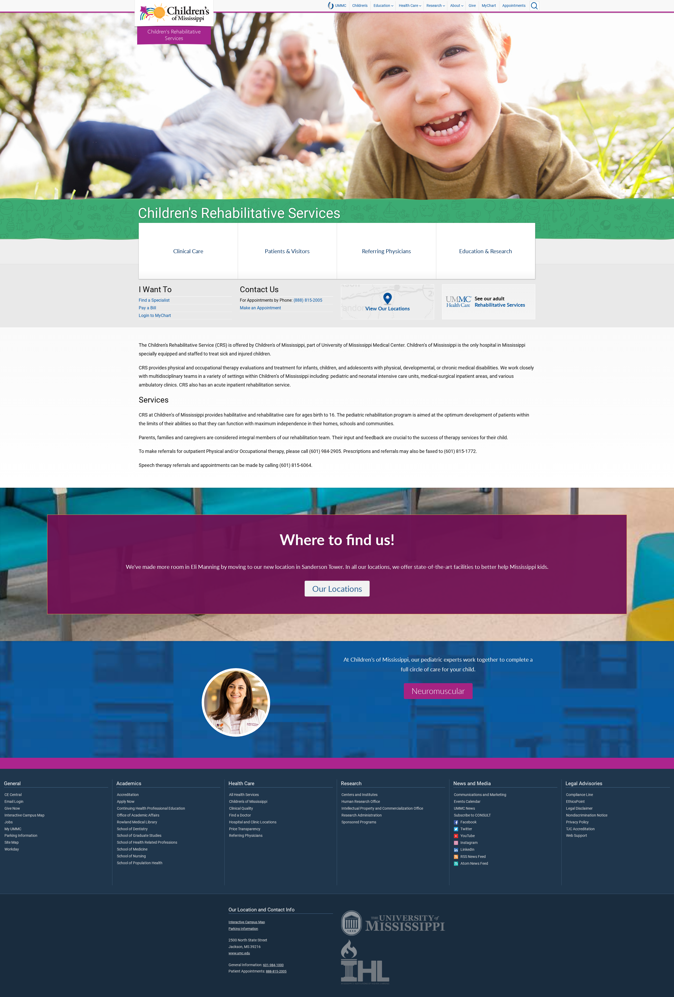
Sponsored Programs (358, 822)
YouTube (466, 836)
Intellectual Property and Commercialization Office (382, 809)
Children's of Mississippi (248, 802)
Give (472, 5)
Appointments (514, 5)
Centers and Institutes (359, 795)
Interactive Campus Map (24, 815)
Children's (360, 5)
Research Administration (361, 815)
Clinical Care (188, 251)
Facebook (467, 822)
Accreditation (128, 795)
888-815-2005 (276, 971)
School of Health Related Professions (147, 842)
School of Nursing (131, 856)
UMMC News (464, 809)
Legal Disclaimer (579, 809)
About (455, 5)
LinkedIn (466, 850)
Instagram (468, 843)
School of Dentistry (132, 829)
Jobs (8, 822)
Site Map (11, 842)
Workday (11, 849)
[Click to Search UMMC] (534, 6)
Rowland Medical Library (137, 822)
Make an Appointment (260, 307)
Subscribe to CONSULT (472, 815)
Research (434, 5)
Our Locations (337, 588)
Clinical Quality (241, 809)
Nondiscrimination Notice (586, 815)
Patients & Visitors (287, 251)
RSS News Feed (472, 857)
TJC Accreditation (580, 829)
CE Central (13, 795)
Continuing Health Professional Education (151, 809)
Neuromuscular (438, 691)
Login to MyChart (155, 315)
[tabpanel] (337, 106)
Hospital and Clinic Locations (252, 822)
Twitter (465, 829)
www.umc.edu (239, 953)
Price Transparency (244, 829)
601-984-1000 (273, 965)
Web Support (576, 836)
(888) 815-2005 (308, 300)
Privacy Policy (577, 822)
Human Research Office (360, 802)
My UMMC (12, 829)
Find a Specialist (154, 300)
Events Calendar (467, 802)
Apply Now (126, 802)
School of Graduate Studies (139, 836)
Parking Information (20, 836)
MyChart (489, 5)
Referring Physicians (386, 251)
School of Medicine (132, 849)
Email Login (13, 802)
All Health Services (244, 795)
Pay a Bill (147, 307)
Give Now (12, 809)
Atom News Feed (473, 864)
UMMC (340, 5)
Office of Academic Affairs (138, 815)
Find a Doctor (240, 815)
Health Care (408, 5)
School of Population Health (139, 863)
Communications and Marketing (480, 795)
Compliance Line (579, 795)
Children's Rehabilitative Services (174, 35)
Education (382, 5)
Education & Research (485, 251)
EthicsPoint (575, 802)
